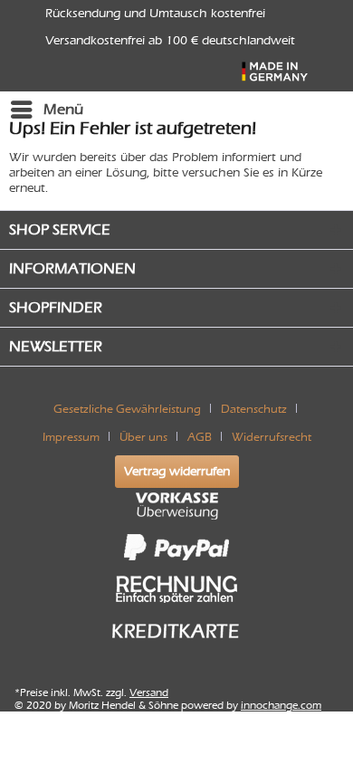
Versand (148, 692)
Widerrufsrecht (271, 437)
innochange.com (281, 705)
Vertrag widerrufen (177, 471)
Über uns (143, 437)
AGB (199, 437)
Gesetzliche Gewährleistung (127, 408)
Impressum (71, 437)
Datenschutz (254, 408)
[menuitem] (46, 109)
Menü (63, 109)
